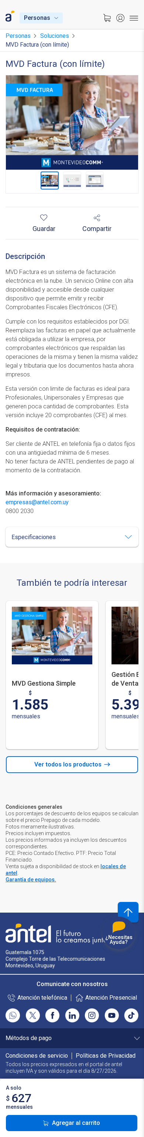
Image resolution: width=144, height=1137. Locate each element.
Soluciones (54, 36)
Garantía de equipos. (31, 879)
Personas (37, 18)
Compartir (97, 228)
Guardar (43, 228)
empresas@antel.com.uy (37, 502)
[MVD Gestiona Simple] (52, 635)
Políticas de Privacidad (106, 1055)
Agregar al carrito (76, 1122)
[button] (72, 537)
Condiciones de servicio (37, 1055)
